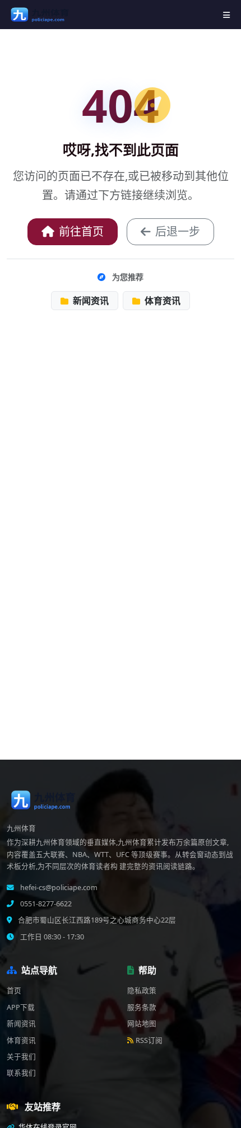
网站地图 (141, 1023)
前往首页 (81, 231)
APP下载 (21, 1007)
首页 (14, 990)
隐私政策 (141, 990)
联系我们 (21, 1073)
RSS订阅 (149, 1040)
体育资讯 (161, 300)
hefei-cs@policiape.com (58, 887)
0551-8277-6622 (45, 904)
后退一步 (177, 231)
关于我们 (21, 1056)
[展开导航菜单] (226, 15)
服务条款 (141, 1007)
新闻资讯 (90, 300)
